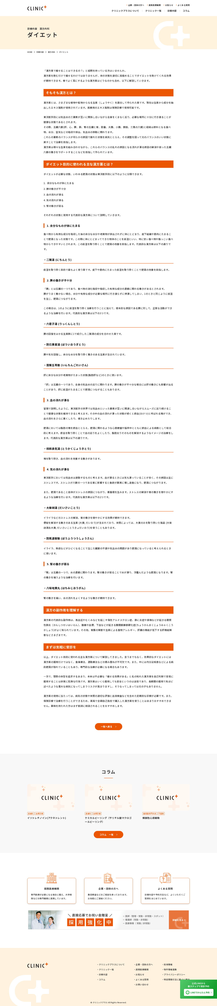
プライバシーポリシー (174, 974)
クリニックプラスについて (112, 964)
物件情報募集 (170, 969)
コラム (102, 979)
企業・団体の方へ (144, 964)
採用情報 (168, 964)
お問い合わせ (142, 984)
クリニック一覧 (106, 969)
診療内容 (103, 974)
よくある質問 (142, 979)
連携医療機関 (142, 969)
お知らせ (140, 974)
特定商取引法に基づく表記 (177, 979)
